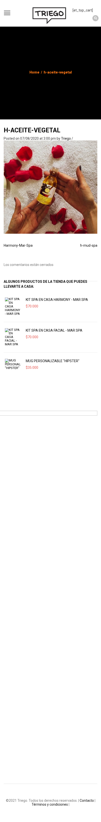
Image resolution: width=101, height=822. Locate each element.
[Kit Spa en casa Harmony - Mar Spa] (13, 306)
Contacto (87, 800)
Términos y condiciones (50, 804)
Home (34, 72)
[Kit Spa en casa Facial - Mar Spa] (13, 337)
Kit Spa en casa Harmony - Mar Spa (57, 300)
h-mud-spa (88, 245)
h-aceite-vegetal (32, 130)
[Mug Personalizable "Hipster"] (13, 364)
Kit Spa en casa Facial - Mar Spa (54, 330)
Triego (66, 138)
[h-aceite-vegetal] (50, 187)
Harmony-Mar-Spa (18, 245)
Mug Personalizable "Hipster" (52, 361)
